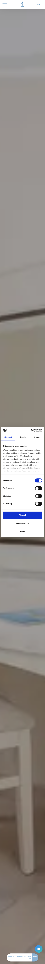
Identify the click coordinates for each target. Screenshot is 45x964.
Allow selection (22, 523)
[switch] (38, 488)
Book (35, 956)
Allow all (22, 515)
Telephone (21, 956)
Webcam (11, 956)
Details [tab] (23, 437)
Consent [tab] (8, 437)
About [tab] (37, 437)
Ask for (29, 957)
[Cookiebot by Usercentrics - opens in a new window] (31, 430)
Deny (22, 531)
